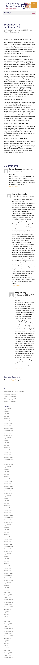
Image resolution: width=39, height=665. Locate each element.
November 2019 (8, 602)
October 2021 (7, 549)
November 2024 (8, 459)
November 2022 (8, 517)
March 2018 (7, 650)
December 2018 (8, 628)
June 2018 (6, 643)
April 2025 (7, 447)
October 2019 (7, 604)
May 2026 (6, 416)
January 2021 (7, 570)
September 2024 (8, 464)
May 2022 (6, 532)
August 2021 (7, 554)
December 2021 (8, 544)
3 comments (14, 32)
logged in (13, 380)
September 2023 (8, 493)
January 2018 (7, 655)
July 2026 (6, 411)
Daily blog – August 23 (10, 394)
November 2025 (8, 430)
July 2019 (6, 612)
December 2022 (8, 515)
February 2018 (8, 653)
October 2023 (7, 491)
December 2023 (8, 486)
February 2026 (8, 423)
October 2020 (7, 578)
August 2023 (7, 496)
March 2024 (7, 479)
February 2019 (8, 624)
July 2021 (6, 556)
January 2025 (7, 455)
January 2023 (7, 512)
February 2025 (8, 452)
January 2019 (7, 626)
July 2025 (6, 440)
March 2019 (7, 621)
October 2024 (7, 462)
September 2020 (8, 580)
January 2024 (7, 484)
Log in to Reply (13, 186)
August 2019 (7, 609)
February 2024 (8, 481)
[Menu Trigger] (34, 5)
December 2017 (8, 657)
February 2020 (8, 595)
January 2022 (7, 541)
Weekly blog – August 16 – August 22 (14, 391)
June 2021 (6, 558)
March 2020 (7, 592)
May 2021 (6, 561)
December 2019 (8, 599)
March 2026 (7, 421)
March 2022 (7, 537)
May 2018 (6, 645)
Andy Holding (11, 30)
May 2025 (6, 445)
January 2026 (7, 426)
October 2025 (7, 433)
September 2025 (8, 435)
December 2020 (8, 573)
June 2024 (6, 471)
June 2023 (6, 500)
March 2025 (7, 450)
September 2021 (8, 551)
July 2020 (6, 585)
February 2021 (8, 568)
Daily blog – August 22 (10, 396)
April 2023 (7, 505)
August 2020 (7, 583)
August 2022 (7, 525)
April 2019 (7, 619)
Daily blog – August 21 (10, 399)
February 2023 (8, 510)
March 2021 (7, 566)
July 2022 (6, 527)
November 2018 (8, 631)
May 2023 (6, 503)
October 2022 (7, 520)
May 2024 (6, 474)
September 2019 (8, 607)
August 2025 (7, 438)
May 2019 (6, 616)
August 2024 (7, 467)
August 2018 (7, 638)
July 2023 (6, 498)
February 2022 (8, 539)
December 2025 (8, 428)
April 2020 (7, 590)
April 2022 (7, 534)
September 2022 (8, 522)
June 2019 (6, 614)
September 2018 (8, 636)
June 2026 (6, 413)
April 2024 (7, 476)
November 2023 (8, 488)
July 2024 (6, 469)
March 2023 (7, 508)
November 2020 (8, 575)
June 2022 (6, 529)
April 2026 (7, 418)
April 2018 (7, 648)
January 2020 (7, 597)
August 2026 (7, 409)
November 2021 (8, 546)
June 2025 (6, 442)
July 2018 (6, 641)
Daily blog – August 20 (10, 401)
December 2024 (8, 457)
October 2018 (7, 633)
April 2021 (7, 563)
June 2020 (6, 587)
